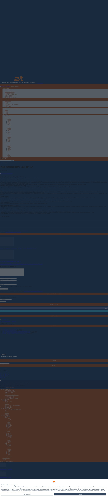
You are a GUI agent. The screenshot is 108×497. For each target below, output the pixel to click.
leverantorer (8, 486)
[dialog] (54, 488)
